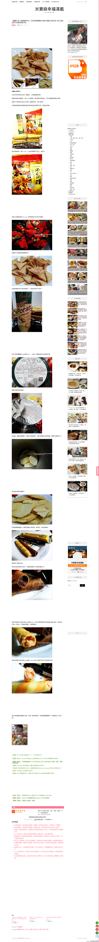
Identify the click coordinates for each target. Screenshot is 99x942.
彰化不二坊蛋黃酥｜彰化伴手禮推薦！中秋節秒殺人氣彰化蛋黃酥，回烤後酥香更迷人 (38, 840)
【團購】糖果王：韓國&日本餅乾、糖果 (23, 800)
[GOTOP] (97, 936)
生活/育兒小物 (55, 1)
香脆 (47, 929)
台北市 (71, 146)
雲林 (71, 186)
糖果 (31, 929)
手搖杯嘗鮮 (72, 160)
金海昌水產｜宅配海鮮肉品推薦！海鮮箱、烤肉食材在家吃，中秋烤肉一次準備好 (37, 825)
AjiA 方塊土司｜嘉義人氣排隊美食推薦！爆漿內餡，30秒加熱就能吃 (33, 834)
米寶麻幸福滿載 (49, 9)
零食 (40, 929)
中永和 (71, 139)
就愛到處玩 (29, 1)
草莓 (34, 929)
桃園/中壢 (72, 168)
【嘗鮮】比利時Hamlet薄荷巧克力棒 (22, 770)
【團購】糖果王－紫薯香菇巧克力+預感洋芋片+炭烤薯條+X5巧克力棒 (31, 795)
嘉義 (71, 149)
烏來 (71, 176)
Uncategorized (71, 131)
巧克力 (27, 929)
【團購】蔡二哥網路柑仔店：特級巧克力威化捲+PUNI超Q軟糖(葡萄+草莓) (33, 773)
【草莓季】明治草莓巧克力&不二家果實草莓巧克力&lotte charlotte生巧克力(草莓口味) (36, 768)
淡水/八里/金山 (73, 173)
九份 (71, 141)
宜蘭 (71, 155)
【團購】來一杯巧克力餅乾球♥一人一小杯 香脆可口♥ (27, 755)
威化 (23, 929)
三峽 (71, 136)
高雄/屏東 (72, 187)
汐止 (71, 171)
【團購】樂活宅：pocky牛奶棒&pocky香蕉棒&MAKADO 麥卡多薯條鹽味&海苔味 (35, 758)
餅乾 (44, 929)
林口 (71, 167)
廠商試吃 (72, 157)
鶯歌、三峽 (72, 189)
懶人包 (71, 159)
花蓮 (71, 179)
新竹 (71, 163)
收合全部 (74, 128)
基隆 (71, 152)
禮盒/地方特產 (73, 178)
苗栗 (71, 181)
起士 (37, 929)
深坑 (71, 175)
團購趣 (13, 25)
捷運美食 (22, 1)
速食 (71, 184)
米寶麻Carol (19, 25)
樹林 (71, 170)
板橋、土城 (72, 165)
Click (97, 471)
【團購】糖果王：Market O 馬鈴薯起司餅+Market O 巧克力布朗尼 (30, 798)
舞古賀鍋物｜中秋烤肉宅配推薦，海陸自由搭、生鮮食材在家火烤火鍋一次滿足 (36, 827)
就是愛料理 (37, 1)
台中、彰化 (72, 144)
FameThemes (85, 938)
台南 (71, 147)
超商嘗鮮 (72, 183)
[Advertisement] (38, 37)
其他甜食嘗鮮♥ (73, 142)
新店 (71, 162)
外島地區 (72, 154)
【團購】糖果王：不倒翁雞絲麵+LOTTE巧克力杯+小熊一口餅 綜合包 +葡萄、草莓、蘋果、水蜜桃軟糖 (38, 762)
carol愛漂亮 (46, 1)
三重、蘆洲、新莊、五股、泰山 (76, 138)
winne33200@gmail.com (72, 52)
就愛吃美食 (15, 1)
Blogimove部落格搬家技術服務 (92, 941)
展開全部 (69, 128)
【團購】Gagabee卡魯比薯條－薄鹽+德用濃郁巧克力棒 (28, 765)
